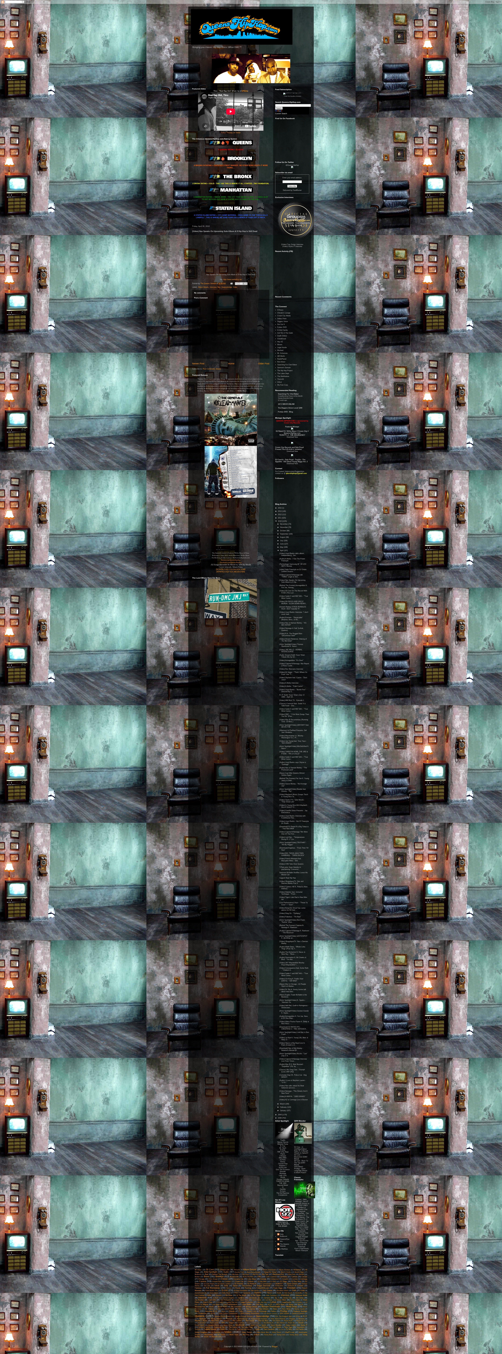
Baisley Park (239, 1272)
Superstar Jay (219, 1327)
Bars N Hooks (286, 1272)
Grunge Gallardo (283, 1179)
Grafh (294, 1290)
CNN (259, 1277)
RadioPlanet (281, 359)
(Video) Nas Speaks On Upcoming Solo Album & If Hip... (292, 581)
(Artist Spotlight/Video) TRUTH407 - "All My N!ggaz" (292, 844)
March (282, 1104)
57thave (280, 310)
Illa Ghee (228, 1295)
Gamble (283, 1189)
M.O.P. (270, 1304)
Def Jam (207, 1285)
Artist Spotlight (210, 1272)
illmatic (206, 1336)
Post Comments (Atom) (212, 369)
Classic (224, 1279)
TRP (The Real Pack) (282, 1153)
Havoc (269, 1293)
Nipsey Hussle (282, 1142)
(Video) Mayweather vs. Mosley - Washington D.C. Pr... (291, 737)
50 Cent (209, 1269)
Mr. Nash (282, 1148)
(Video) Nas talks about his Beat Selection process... (291, 1087)
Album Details (203, 287)
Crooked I (227, 1281)
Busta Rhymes (248, 1276)
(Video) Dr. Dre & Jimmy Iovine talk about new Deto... (292, 990)
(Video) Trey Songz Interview (292, 244)
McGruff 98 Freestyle (301, 1246)
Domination (279, 1285)
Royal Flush (288, 1320)
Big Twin (265, 1274)
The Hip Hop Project (285, 371)
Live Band (216, 1304)
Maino (291, 1304)
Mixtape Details (251, 1307)
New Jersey (250, 1309)
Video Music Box (262, 1332)
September (284, 534)
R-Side (282, 1150)
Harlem (257, 1293)
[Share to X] (241, 283)
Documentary (247, 1286)
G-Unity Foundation (241, 1290)
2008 (280, 1118)
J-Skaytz (282, 1156)
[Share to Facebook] (243, 283)
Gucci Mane (214, 1293)
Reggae (292, 1319)
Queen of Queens (298, 1313)
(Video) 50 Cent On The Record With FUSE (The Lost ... (293, 592)
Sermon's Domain (284, 368)
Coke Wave (251, 1279)
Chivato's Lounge (283, 313)
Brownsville (234, 1277)
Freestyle (291, 1288)
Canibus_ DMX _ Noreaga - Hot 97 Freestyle (301, 1201)
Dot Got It (281, 324)
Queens (200, 1315)
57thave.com (225, 1270)
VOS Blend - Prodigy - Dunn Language (299, 1169)
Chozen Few (282, 1164)
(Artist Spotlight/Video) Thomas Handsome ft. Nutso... (291, 645)
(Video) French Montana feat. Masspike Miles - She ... (290, 860)
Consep (295, 1279)
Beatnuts (198, 1274)
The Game (233, 1327)
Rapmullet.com (242, 1319)
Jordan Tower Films (241, 1300)
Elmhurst (291, 1285)
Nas (218, 287)
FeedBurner (297, 190)
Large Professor (247, 1302)
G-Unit (225, 1290)
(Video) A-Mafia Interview (288, 683)
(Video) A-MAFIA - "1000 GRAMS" (292, 1096)
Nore (197, 1311)
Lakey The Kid (232, 1302)
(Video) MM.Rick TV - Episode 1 (291, 700)
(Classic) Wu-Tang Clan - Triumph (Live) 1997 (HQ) (292, 1071)
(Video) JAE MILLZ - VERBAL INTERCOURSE (290, 651)
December (284, 524)
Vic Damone (215, 1332)
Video (235, 287)
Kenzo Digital (295, 1300)
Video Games (247, 1332)
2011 (280, 518)
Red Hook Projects (278, 1319)
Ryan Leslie (214, 1323)
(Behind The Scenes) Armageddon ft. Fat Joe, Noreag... (293, 586)
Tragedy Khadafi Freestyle (301, 1238)
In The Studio (256, 1295)
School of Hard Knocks (254, 1323)
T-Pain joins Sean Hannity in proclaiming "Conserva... (290, 868)
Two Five (281, 1329)
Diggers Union (282, 321)
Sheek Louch (199, 1325)
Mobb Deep (291, 1306)
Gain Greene (267, 1290)
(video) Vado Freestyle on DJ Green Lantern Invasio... (292, 570)
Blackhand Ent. (278, 1274)
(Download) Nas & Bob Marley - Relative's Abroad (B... (291, 1049)
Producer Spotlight (300, 1311)
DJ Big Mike (262, 1281)
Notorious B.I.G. (211, 1311)
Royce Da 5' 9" (301, 1320)
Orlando (232, 1311)
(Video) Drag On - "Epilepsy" (290, 913)
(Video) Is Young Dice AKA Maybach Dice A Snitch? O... (293, 806)
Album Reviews (284, 1270)
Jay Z (276, 1298)
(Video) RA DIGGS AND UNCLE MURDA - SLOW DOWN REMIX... (293, 602)
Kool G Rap (207, 1302)
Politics (273, 1311)
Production (202, 1313)
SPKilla (245, 91)
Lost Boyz (260, 1304)
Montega (282, 1173)
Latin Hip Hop (262, 1302)
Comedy (263, 1279)
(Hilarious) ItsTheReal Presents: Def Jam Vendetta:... (293, 731)
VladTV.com (289, 1332)
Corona (202, 1281)
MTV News (280, 1304)
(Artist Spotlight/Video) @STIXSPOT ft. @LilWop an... (293, 937)
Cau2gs (304, 1277)
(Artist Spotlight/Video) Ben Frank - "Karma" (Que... (292, 921)
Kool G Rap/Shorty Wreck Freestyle (302, 1249)
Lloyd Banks (247, 1304)
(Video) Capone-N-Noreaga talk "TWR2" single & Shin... (291, 576)
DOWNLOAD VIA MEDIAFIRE (230, 572)
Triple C (223, 1329)
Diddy (226, 1286)
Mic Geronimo (236, 1307)
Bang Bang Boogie (254, 1272)
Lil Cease (298, 1302)
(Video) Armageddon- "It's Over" (291, 660)
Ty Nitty (289, 1329)
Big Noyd (245, 1274)
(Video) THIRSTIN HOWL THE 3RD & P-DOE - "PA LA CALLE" (293, 753)
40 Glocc (198, 1270)
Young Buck (268, 1334)
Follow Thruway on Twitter (231, 133)
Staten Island (291, 1325)
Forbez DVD (282, 327)
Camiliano (283, 1277)
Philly (241, 1311)
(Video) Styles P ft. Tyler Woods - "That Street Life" (292, 801)
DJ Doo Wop (296, 1281)
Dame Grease (292, 1284)
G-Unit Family (282, 330)
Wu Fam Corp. (282, 385)
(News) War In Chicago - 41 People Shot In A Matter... (292, 985)
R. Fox (282, 1146)
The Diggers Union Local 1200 (290, 408)
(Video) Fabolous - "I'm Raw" (290, 917)
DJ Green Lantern (224, 1284)
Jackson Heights (228, 1298)
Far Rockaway (213, 1288)
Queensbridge (226, 287)
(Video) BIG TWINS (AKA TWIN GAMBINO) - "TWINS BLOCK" (292, 854)
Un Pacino (300, 1329)
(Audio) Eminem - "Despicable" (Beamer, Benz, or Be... (291, 619)
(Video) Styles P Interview (292, 246)
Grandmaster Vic (201, 1293)
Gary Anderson (283, 1235)
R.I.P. (305, 1316)
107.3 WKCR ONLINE (286, 404)
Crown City (239, 1281)
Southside (240, 1325)
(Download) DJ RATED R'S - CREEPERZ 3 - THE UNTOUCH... (293, 1028)
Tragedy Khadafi (210, 1329)
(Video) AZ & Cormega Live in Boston (293, 1100)
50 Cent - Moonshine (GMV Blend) (300, 1157)
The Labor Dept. (283, 373)
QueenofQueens (284, 1240)
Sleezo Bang (228, 1325)
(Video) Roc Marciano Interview (291, 669)
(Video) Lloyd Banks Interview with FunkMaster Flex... (292, 817)
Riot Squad (250, 1321)
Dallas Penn (281, 319)
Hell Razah (288, 1293)
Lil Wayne (204, 1304)
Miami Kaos (222, 1307)
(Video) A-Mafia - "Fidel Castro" (291, 686)
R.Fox (298, 1316)
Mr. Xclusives (282, 353)
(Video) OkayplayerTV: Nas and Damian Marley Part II (291, 882)
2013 (280, 511)
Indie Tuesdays (271, 1295)
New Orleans (264, 1309)
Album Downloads (269, 1270)
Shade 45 (291, 1323)
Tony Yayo (288, 1327)
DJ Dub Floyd (209, 1284)
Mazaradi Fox (200, 1307)
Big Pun (255, 1274)
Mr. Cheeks (209, 1309)
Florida (237, 1288)
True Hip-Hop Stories (244, 1329)
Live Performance (230, 1304)
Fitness (228, 1288)
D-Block (251, 1281)
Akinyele (237, 1270)
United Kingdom (201, 1332)
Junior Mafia (256, 1300)
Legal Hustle (282, 347)
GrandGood (281, 339)
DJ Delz (273, 1281)
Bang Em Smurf (270, 1272)
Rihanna (226, 1320)
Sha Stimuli (281, 1323)
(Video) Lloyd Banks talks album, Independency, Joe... (291, 554)
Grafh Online (282, 336)
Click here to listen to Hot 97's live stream (282, 1224)
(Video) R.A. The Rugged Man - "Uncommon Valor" (291, 635)
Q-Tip (213, 1313)
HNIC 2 (236, 1293)
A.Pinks (283, 1160)
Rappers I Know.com (283, 1167)
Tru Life (231, 1329)
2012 (280, 514)
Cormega (303, 1279)
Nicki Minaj (286, 1309)
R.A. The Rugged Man (283, 1316)
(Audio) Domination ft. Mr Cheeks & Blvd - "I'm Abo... (292, 958)
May (282, 547)
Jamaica (267, 1298)
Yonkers (257, 1335)
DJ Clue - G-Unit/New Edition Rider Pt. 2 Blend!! (301, 1149)
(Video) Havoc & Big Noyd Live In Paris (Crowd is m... (292, 1044)
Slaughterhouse (213, 1325)
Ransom (229, 1319)
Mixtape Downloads (270, 1306)
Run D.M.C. (202, 1323)
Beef (206, 1274)
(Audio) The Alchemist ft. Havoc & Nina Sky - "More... (292, 953)
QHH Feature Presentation (250, 1313)
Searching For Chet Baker (287, 365)
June (282, 544)
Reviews (301, 1319)
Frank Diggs (278, 1288)
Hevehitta (298, 1293)
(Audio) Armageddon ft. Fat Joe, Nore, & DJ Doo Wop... (293, 1017)
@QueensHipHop (292, 165)
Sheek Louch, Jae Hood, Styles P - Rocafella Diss (302, 1223)
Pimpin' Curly (251, 1311)
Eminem (300, 1286)
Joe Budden (199, 1300)
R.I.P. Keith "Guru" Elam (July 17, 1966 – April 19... (292, 696)
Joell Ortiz (212, 1300)
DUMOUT (279, 1284)
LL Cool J (219, 1302)
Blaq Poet (291, 1274)
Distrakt (283, 1171)
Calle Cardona (271, 1276)
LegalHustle (286, 1302)
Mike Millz (283, 1158)
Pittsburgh (263, 1311)
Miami (211, 1307)
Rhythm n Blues (201, 1321)
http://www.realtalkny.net (232, 279)
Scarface (241, 1323)
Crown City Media (284, 316)
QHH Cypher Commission (228, 1313)
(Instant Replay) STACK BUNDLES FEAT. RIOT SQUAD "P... (292, 608)
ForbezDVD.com (262, 1288)
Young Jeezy (294, 1334)
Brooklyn (219, 1276)
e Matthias (284, 1249)
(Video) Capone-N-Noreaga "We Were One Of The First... (293, 833)
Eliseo (282, 1162)
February (283, 1107)
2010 (280, 521)
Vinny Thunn (276, 1332)
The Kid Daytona (282, 1193)
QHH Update (284, 1313)
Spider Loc (255, 1325)
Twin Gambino (269, 1329)
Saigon (231, 1323)
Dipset (235, 1286)
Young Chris (280, 1334)
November (284, 527)
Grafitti (302, 1290)
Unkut (279, 382)
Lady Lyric (283, 1175)
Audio (226, 1272)
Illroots (279, 345)
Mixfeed (280, 350)
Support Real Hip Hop (287, 878)
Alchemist (297, 1270)
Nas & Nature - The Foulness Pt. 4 (301, 1218)
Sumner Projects (204, 1327)
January (283, 1110)
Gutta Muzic (226, 1293)
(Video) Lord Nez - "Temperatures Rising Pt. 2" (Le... (292, 838)
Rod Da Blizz (263, 1321)
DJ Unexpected (266, 1284)
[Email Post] (231, 283)
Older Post (263, 363)
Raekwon (202, 1319)
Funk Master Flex (211, 1290)
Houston (219, 1295)
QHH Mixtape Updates (270, 1313)
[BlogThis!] (238, 283)
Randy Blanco (216, 1319)
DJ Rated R (251, 1284)
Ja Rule (215, 1298)
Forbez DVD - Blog (285, 412)
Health (279, 1293)
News (275, 1309)
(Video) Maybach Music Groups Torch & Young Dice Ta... (293, 795)
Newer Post (198, 363)
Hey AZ (280, 342)
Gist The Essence (283, 1170)
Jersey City (287, 1298)
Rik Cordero (237, 1321)
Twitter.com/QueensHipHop (231, 560)
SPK (223, 1323)
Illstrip (282, 1177)
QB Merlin (281, 356)
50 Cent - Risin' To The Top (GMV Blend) (301, 1163)
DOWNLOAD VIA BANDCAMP (231, 569)
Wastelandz (208, 1335)
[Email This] (236, 283)
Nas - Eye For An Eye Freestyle (301, 1242)
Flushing (248, 1288)
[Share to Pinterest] (246, 283)
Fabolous (198, 1288)
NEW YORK (229, 1309)
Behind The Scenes (219, 1274)
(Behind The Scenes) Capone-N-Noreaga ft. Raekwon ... (291, 926)
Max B (300, 1304)
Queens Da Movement (223, 1316)
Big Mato (235, 1274)
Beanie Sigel (299, 1272)
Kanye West (281, 1300)
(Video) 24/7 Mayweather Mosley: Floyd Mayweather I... (292, 964)
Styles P (304, 1325)
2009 (280, 1115)
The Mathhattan (283, 376)
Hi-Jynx (283, 1191)
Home (231, 363)
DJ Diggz (283, 1281)
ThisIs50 (280, 379)
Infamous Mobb (301, 1295)
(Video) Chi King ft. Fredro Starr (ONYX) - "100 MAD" (291, 980)
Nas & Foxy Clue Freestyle (301, 1234)
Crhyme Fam (216, 1281)
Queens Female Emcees (244, 1316)
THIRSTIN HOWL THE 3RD (282, 1182)
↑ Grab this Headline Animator (292, 96)
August (283, 537)
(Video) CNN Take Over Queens (291, 864)
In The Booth (241, 1295)
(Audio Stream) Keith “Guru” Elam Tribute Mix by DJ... (292, 656)
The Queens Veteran (284, 1245)
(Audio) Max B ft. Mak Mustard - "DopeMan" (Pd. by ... (291, 1065)
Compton (285, 1279)
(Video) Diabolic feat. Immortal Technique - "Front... (290, 893)
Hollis (209, 1295)
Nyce (223, 1311)
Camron (294, 1277)
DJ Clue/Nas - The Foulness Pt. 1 (302, 1214)
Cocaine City (238, 1279)
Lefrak (273, 1302)
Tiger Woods (276, 1327)
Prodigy (283, 1311)
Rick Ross (215, 1321)
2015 (280, 508)
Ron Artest (281, 362)
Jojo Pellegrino (225, 1300)
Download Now (292, 437)
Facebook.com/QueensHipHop (231, 562)
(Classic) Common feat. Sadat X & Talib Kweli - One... (292, 705)
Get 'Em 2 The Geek (285, 333)
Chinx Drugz (212, 1279)
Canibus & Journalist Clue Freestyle (301, 1209)
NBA (219, 1309)
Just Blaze (269, 1300)
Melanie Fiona (282, 1144)
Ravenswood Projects (259, 1319)
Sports (263, 1325)
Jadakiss (241, 1298)
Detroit (216, 1286)
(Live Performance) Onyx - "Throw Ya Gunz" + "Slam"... (293, 904)
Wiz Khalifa (221, 1334)
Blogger (274, 1346)
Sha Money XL (268, 1323)
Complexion (282, 1195)
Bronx (206, 1276)
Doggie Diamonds (263, 1286)
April (282, 550)
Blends (301, 1274)
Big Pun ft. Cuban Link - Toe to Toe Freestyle (301, 1229)
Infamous (285, 1295)
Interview (213, 287)
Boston (197, 1276)
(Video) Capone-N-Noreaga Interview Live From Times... (293, 1060)
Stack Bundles (276, 1325)
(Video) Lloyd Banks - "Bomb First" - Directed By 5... (293, 691)
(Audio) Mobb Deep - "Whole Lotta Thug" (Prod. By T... (292, 948)
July (282, 541)
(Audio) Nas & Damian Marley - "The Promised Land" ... (293, 769)
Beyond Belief (282, 1185)
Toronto (197, 1329)
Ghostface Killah (282, 1290)
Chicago (201, 1279)
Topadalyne (300, 1327)
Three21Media (262, 1327)
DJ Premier (239, 1284)
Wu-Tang (246, 1335)
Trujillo (282, 1140)
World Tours (233, 1335)
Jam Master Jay (254, 1298)
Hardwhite (246, 1293)
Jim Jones (300, 1298)
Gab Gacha (255, 1290)
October (283, 531)
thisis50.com (216, 1337)
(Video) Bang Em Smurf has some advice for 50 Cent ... (292, 909)
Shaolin (301, 1323)
